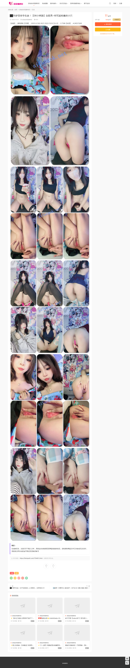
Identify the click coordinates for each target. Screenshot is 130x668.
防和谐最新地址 (75, 3)
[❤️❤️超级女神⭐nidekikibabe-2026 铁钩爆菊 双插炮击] (50, 606)
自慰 (16, 573)
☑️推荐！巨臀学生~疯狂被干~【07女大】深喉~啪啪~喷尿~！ (71, 588)
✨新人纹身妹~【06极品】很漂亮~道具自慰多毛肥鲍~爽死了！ (22, 645)
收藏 (108, 29)
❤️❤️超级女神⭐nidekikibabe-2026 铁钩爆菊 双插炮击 (49, 618)
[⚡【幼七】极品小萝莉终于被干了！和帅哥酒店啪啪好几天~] (22, 606)
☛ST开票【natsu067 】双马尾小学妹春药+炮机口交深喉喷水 (76, 618)
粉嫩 (12, 573)
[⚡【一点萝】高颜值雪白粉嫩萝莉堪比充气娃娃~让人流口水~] (50, 633)
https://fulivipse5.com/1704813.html (31, 558)
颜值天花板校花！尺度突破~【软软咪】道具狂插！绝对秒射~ (76, 645)
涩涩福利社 (16, 3)
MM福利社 (65, 663)
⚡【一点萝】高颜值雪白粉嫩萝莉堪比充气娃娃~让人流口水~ (49, 645)
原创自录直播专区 (34, 3)
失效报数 (45, 3)
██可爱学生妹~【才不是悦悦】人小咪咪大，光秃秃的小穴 (27, 588)
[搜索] (110, 3)
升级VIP (117, 19)
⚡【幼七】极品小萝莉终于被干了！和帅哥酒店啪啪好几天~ (22, 618)
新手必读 (87, 3)
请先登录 (109, 24)
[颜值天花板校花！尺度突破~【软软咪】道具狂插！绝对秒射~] (77, 633)
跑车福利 (53, 3)
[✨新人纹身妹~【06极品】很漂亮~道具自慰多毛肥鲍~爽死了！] (22, 633)
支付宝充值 (63, 3)
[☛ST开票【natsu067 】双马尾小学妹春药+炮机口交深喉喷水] (77, 606)
